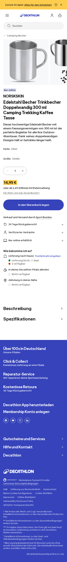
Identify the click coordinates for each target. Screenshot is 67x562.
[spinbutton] (15, 171)
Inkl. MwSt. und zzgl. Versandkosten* (21, 193)
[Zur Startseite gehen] (29, 15)
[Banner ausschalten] (56, 4)
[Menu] (7, 15)
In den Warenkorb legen (33, 205)
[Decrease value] (7, 171)
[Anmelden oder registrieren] (52, 15)
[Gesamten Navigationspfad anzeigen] (4, 35)
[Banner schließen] (61, 4)
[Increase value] (23, 171)
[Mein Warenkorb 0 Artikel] (60, 15)
